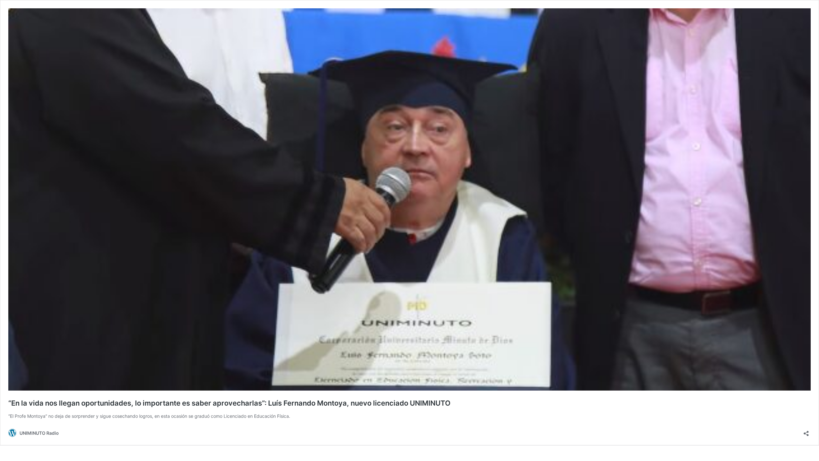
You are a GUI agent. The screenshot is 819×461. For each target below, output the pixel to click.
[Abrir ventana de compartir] (806, 431)
